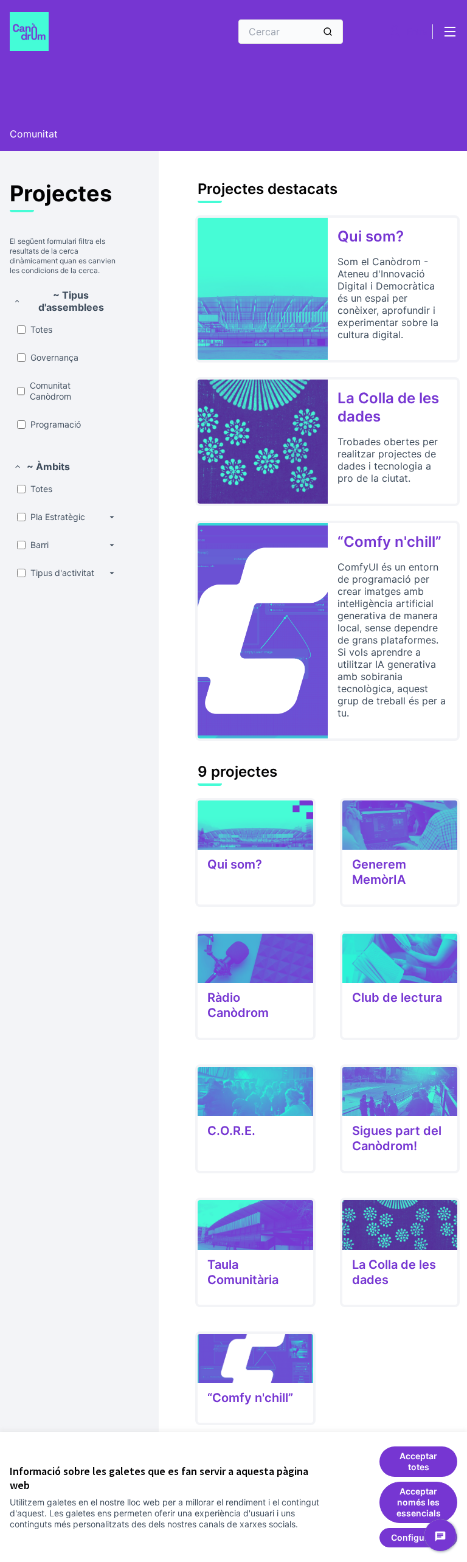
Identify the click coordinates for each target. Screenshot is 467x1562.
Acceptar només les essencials (418, 1502)
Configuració (418, 1537)
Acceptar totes (418, 1461)
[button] (65, 301)
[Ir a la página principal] (90, 31)
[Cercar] (327, 31)
